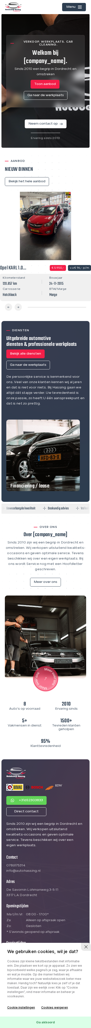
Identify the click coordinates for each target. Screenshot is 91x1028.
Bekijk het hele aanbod (26, 181)
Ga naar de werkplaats (45, 95)
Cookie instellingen (21, 1007)
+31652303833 (31, 800)
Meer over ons (45, 582)
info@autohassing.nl (23, 871)
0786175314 (15, 865)
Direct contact (26, 811)
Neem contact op (43, 124)
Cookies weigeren (54, 1007)
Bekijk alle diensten (25, 354)
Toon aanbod (45, 84)
